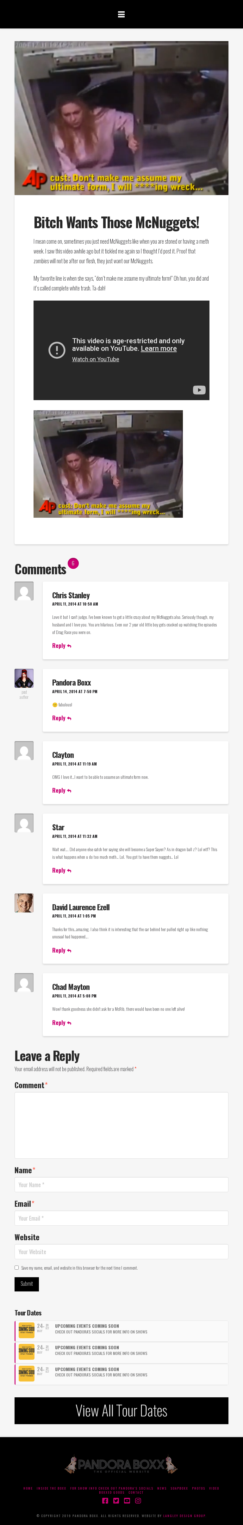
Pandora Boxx (71, 682)
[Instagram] (138, 1501)
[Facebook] (105, 1501)
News (162, 1488)
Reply (59, 645)
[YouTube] (127, 1501)
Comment (31, 1084)
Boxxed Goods (112, 1492)
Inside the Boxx (51, 1488)
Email (24, 1203)
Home (28, 1488)
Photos (198, 1488)
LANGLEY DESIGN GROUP (184, 1515)
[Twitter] (116, 1501)
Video (214, 1488)
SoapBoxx (179, 1488)
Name (25, 1169)
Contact (136, 1492)
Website (27, 1236)
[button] (121, 13)
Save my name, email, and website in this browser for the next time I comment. (80, 1267)
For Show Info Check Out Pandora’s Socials (111, 1488)
